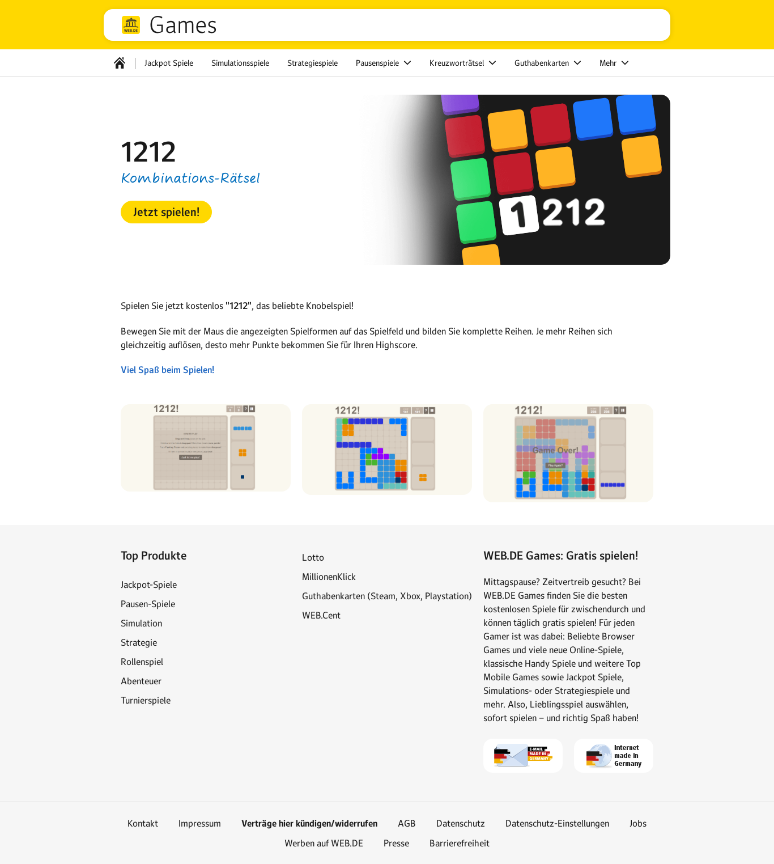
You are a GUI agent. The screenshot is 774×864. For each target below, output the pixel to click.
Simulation (141, 623)
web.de (131, 25)
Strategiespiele (312, 63)
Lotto (313, 557)
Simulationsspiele (240, 63)
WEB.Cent (321, 615)
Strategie (139, 642)
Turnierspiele (146, 700)
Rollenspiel (142, 661)
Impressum (199, 823)
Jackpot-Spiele (149, 584)
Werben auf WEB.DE (323, 843)
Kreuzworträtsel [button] (457, 63)
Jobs (638, 823)
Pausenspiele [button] (378, 63)
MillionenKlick (329, 576)
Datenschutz (460, 823)
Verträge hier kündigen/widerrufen (309, 823)
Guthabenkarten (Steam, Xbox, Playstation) (387, 596)
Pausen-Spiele (148, 603)
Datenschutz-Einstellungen (557, 823)
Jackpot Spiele (168, 63)
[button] (166, 212)
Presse (396, 843)
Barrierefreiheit (459, 843)
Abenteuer (141, 681)
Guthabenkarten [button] (542, 63)
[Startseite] (119, 63)
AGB (407, 823)
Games (183, 25)
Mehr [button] (609, 63)
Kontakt (142, 823)
